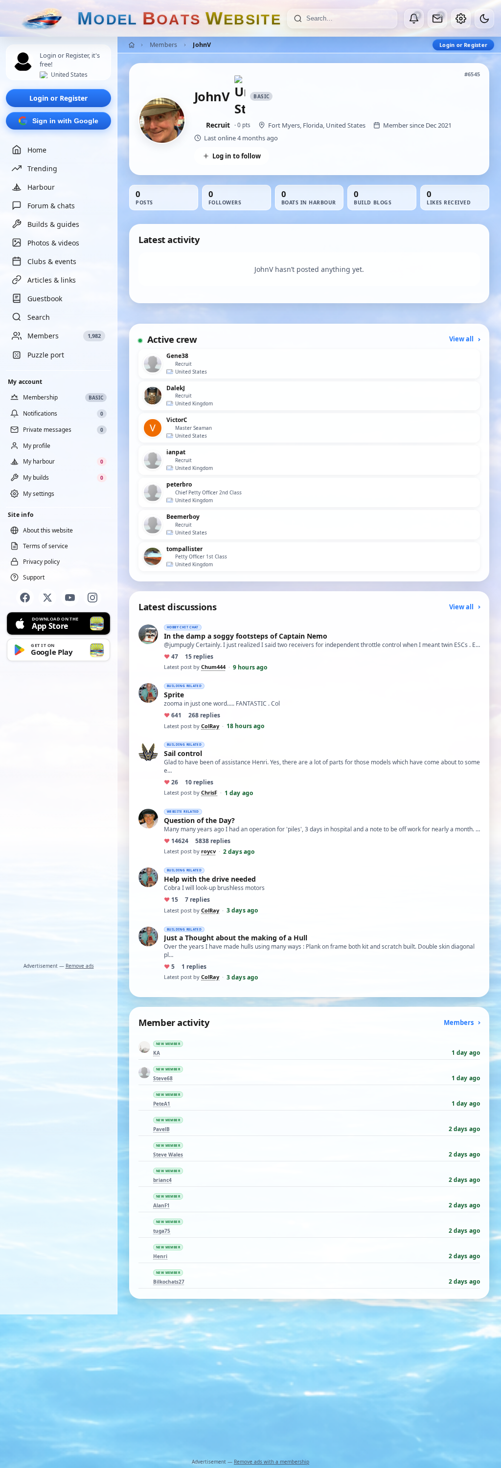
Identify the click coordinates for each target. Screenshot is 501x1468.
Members (163, 45)
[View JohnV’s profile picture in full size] (161, 120)
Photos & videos (53, 242)
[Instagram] (92, 597)
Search (38, 317)
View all (462, 338)
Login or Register (58, 98)
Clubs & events (51, 261)
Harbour (41, 187)
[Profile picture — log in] (23, 61)
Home (36, 150)
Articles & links (51, 280)
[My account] (461, 18)
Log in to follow (236, 156)
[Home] (131, 45)
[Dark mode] (484, 18)
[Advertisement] (59, 813)
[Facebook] (25, 597)
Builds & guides (53, 224)
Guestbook (44, 298)
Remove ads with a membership (271, 1461)
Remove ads (80, 965)
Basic (261, 96)
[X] (47, 597)
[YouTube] (70, 597)
